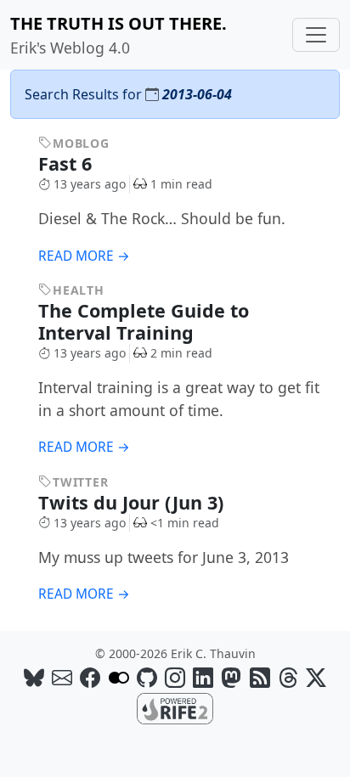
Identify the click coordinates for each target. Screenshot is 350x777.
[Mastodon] (231, 677)
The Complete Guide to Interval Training (143, 321)
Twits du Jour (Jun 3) (133, 502)
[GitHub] (147, 677)
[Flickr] (119, 677)
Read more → (84, 256)
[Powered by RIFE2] (175, 707)
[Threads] (288, 677)
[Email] (62, 677)
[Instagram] (175, 677)
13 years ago (90, 184)
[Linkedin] (203, 677)
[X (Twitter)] (316, 677)
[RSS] (260, 677)
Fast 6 (67, 163)
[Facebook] (90, 677)
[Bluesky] (34, 677)
